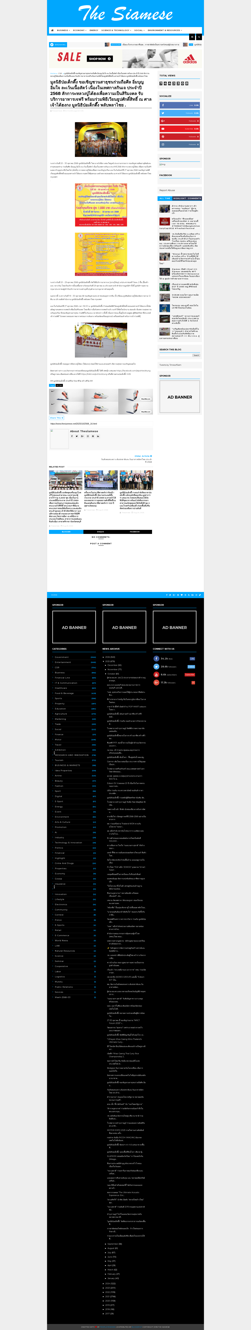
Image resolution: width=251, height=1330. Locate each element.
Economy (79, 30)
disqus (100, 532)
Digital (58, 796)
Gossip (58, 879)
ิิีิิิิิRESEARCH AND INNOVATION (72, 755)
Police (58, 920)
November (113, 669)
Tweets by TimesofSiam (170, 365)
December (113, 665)
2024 (107, 1283)
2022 (107, 1292)
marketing (60, 719)
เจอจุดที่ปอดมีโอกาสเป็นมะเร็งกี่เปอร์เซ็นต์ (124, 874)
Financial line (62, 678)
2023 (107, 1288)
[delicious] (199, 595)
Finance (59, 734)
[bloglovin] (181, 595)
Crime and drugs (64, 863)
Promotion (61, 827)
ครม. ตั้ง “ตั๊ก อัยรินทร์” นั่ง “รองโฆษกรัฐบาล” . (125, 1104)
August (111, 1248)
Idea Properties (63, 770)
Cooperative (61, 966)
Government (62, 657)
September (113, 1244)
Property (60, 703)
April (110, 1265)
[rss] (188, 595)
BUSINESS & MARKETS (67, 765)
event (58, 812)
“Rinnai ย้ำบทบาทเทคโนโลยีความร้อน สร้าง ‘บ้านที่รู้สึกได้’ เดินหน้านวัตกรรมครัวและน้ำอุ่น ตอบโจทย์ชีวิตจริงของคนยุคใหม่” (179, 259)
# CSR (59, 385)
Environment (62, 817)
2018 (107, 1309)
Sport (58, 791)
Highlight (179, 198)
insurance (60, 884)
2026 (107, 657)
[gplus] (174, 595)
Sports (58, 698)
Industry (59, 837)
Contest (59, 915)
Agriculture (61, 714)
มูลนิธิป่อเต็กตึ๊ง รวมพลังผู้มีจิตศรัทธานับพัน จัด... (126, 797)
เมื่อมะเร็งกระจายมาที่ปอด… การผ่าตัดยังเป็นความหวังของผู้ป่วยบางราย (114, 44)
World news (61, 940)
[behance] (192, 595)
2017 (107, 1313)
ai (56, 832)
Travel (58, 745)
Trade (58, 724)
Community (61, 910)
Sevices (59, 992)
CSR (154, 44)
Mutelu (59, 982)
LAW (57, 946)
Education (60, 709)
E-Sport (59, 801)
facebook (135, 532)
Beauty (59, 781)
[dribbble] (185, 595)
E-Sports (59, 925)
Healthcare (79, 44)
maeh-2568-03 (62, 997)
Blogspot (137, 1327)
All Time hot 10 (165, 198)
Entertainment (63, 662)
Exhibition (60, 750)
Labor (58, 971)
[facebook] (167, 595)
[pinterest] (178, 595)
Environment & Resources (164, 30)
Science (59, 956)
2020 (108, 1301)
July (110, 1252)
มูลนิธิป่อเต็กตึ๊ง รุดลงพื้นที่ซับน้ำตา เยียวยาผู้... (125, 1152)
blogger (66, 532)
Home (53, 73)
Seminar (59, 961)
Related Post (57, 467)
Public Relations (64, 987)
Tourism (59, 760)
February (112, 1274)
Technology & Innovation (68, 842)
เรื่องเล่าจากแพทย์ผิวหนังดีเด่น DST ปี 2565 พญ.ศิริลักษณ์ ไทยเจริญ (185, 286)
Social (138, 30)
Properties (60, 868)
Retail (58, 930)
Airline (58, 776)
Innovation (61, 894)
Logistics (60, 976)
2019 (107, 1305)
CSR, (82, 111)
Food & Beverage (64, 693)
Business (62, 30)
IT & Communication (66, 683)
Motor (58, 739)
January (111, 1278)
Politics (59, 848)
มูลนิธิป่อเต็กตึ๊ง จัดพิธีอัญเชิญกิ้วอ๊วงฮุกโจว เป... (125, 1035)
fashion (59, 786)
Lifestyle (59, 899)
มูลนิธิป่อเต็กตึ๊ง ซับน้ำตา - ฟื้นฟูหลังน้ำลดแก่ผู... (126, 757)
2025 (107, 661)
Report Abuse (167, 190)
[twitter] (170, 595)
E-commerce (62, 935)
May (110, 1261)
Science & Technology (115, 30)
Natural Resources (65, 951)
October (112, 674)
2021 (107, 1296)
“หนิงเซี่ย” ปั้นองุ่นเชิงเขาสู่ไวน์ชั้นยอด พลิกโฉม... (126, 907)
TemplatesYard (107, 1327)
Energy (94, 30)
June (110, 1257)
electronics (61, 904)
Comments (194, 198)
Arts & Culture (62, 822)
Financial (60, 853)
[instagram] (196, 595)
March (111, 1270)
